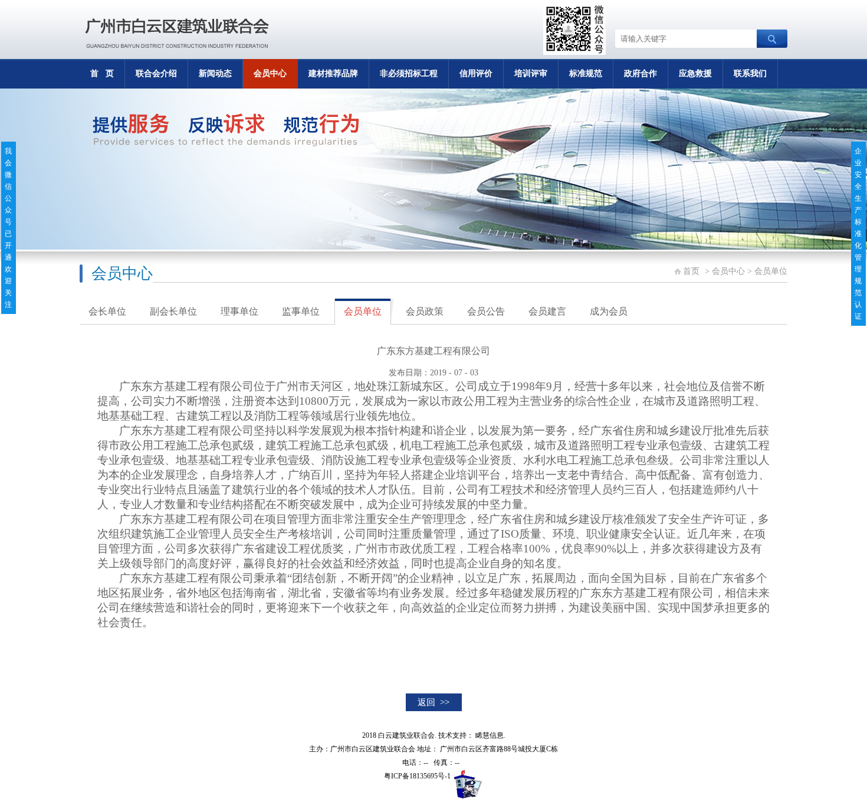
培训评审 (530, 73)
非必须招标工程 (409, 73)
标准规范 (585, 73)
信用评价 (475, 73)
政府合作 (640, 73)
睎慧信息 (489, 735)
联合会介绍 (156, 73)
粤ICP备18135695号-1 (417, 776)
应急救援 (695, 73)
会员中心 (270, 73)
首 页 (102, 73)
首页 (691, 271)
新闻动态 (215, 73)
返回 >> (433, 702)
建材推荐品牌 (333, 73)
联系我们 (750, 73)
